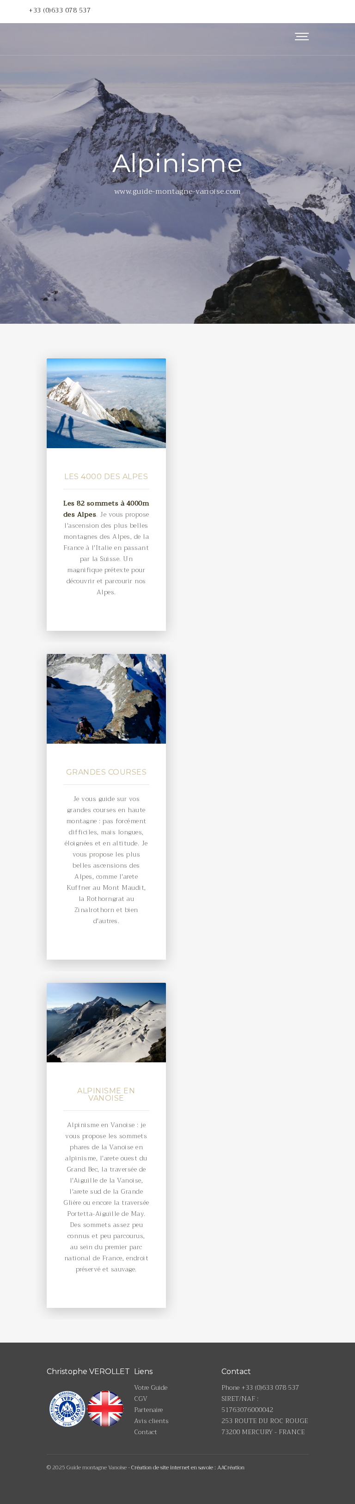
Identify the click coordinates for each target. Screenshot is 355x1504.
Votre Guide (150, 1387)
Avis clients (151, 1420)
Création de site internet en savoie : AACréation (188, 1467)
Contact (145, 1431)
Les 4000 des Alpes (106, 476)
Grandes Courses (106, 772)
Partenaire (148, 1409)
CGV (140, 1398)
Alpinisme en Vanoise (106, 1094)
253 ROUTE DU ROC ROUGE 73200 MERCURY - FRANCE (264, 1426)
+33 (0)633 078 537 (60, 10)
